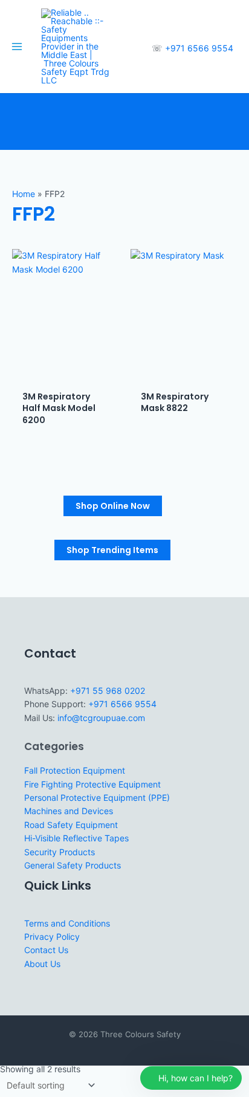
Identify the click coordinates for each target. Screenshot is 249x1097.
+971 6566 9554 (199, 48)
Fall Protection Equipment (74, 770)
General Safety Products (72, 865)
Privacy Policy (52, 936)
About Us (42, 964)
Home (23, 194)
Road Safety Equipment (71, 825)
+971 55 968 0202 (107, 690)
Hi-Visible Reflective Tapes (76, 838)
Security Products (59, 852)
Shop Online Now (113, 506)
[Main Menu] (17, 46)
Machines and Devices (68, 811)
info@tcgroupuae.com (101, 718)
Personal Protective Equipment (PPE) (97, 797)
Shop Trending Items (112, 550)
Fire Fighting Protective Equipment (92, 784)
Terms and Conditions (67, 923)
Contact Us (46, 950)
